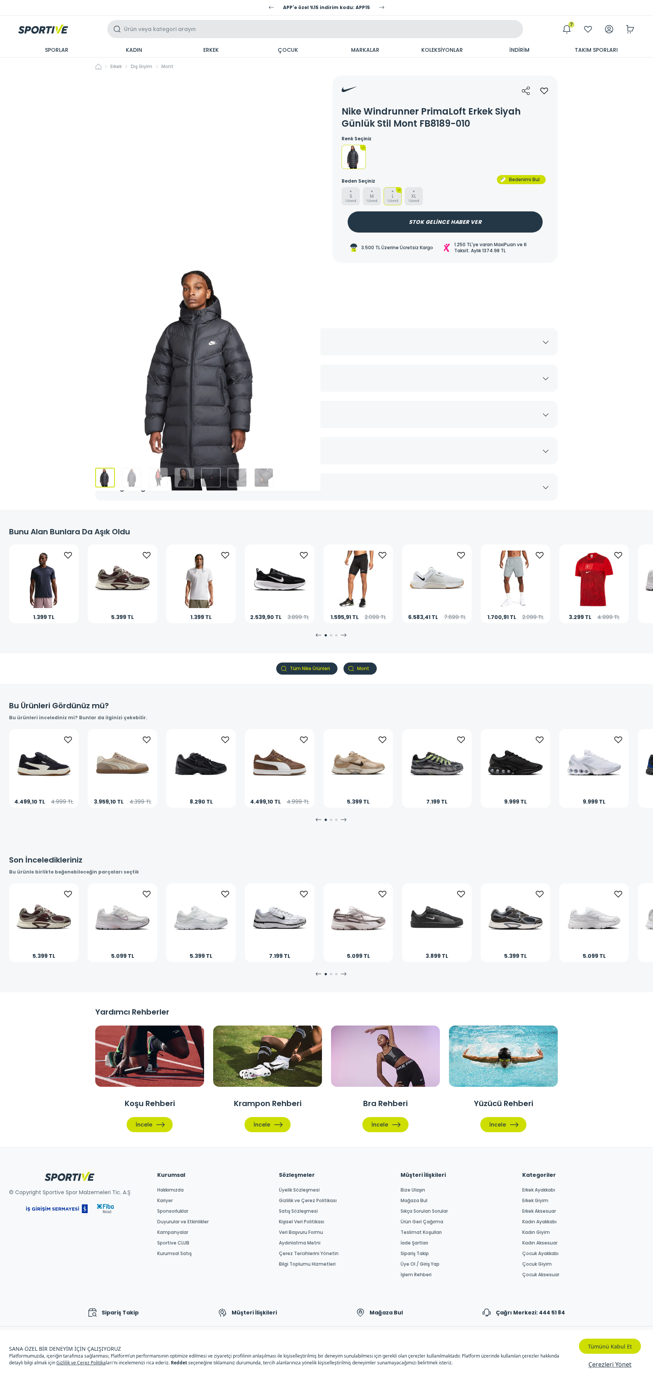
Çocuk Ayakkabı (540, 1254)
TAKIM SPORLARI (596, 50)
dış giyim (141, 67)
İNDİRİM (519, 50)
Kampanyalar (172, 1232)
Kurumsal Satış (174, 1254)
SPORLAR (56, 50)
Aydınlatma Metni (299, 1243)
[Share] (526, 90)
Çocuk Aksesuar (540, 1275)
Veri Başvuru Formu (301, 1232)
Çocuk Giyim (537, 1264)
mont (167, 67)
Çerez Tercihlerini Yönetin (309, 1254)
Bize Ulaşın (413, 1190)
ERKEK (211, 50)
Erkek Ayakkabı (538, 1190)
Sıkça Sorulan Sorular (424, 1211)
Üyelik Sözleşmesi (299, 1190)
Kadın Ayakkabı (539, 1222)
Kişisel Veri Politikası (301, 1222)
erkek (116, 67)
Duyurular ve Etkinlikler (183, 1222)
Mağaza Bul (414, 1201)
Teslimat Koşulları (421, 1232)
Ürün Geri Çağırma (422, 1222)
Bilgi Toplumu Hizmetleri (307, 1264)
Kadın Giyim (536, 1232)
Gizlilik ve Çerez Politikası (308, 1201)
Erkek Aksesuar (539, 1211)
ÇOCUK (288, 50)
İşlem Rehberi (416, 1275)
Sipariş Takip (415, 1254)
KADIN (134, 50)
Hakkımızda (170, 1190)
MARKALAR (365, 50)
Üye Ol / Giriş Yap (420, 1264)
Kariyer (165, 1201)
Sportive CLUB (173, 1243)
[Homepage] (43, 29)
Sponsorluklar (172, 1211)
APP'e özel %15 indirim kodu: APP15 (326, 7)
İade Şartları (414, 1243)
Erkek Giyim (535, 1201)
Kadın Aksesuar (539, 1243)
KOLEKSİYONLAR (442, 50)
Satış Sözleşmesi (298, 1211)
